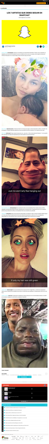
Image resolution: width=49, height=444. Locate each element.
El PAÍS (13, 436)
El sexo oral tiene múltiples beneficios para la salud (12, 420)
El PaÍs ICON (26, 440)
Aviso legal (3, 434)
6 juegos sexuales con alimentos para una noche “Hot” (13, 412)
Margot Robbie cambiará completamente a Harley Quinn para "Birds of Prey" (17, 425)
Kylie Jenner (4, 128)
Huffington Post (15, 438)
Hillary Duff (4, 213)
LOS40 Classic (35, 438)
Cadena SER (32, 436)
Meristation (39, 440)
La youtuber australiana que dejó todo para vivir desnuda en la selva (15, 407)
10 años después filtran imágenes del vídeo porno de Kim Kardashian (15, 415)
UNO (20, 438)
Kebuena (42, 438)
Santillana (22, 436)
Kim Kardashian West (6, 207)
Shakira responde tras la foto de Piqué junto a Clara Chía (13, 422)
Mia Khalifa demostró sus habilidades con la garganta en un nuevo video (16, 417)
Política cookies (11, 434)
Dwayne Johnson (5, 295)
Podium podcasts (13, 439)
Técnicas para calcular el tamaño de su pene (12, 430)
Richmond (13, 440)
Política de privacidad (6, 434)
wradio (23, 438)
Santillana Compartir (27, 436)
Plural (22, 440)
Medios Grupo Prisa (5, 439)
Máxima (33, 438)
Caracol (41, 436)
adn (38, 436)
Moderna (17, 440)
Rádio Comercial (43, 440)
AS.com (35, 436)
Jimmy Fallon (4, 289)
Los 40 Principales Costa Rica (10, 46)
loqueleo (34, 440)
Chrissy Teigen (4, 52)
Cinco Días (26, 438)
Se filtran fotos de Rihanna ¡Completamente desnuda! (13, 410)
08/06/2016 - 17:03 (8, 47)
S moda (30, 440)
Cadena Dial (38, 438)
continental (30, 438)
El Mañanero (4, 8)
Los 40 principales (18, 436)
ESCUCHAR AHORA (41, 3)
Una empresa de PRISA (5, 437)
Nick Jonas (4, 133)
